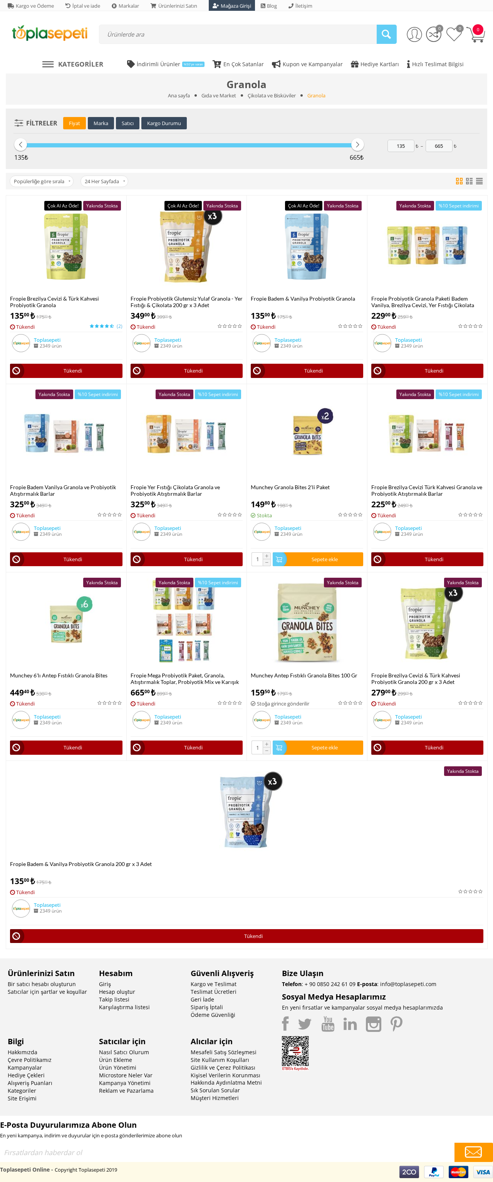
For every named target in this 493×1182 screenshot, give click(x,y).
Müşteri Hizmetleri (215, 1098)
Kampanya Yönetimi (125, 1083)
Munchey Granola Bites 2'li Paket (290, 487)
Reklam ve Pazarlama (126, 1090)
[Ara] (387, 34)
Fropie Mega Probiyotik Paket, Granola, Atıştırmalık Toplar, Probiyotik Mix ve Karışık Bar (185, 678)
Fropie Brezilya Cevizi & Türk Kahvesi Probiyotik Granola (54, 301)
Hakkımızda (22, 1052)
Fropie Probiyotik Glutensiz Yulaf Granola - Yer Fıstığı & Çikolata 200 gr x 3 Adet (187, 301)
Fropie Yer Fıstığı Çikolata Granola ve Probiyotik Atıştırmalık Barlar (175, 490)
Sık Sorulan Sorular (215, 1090)
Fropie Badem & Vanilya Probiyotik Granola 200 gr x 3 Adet (81, 864)
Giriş (105, 984)
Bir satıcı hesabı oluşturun (42, 984)
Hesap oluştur (117, 991)
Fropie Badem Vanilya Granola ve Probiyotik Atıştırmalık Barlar (63, 490)
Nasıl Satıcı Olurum (124, 1052)
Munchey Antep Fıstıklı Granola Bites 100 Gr (304, 675)
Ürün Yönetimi (117, 1067)
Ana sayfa (179, 95)
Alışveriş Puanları (30, 1083)
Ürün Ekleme (115, 1059)
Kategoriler (22, 1090)
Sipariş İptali (207, 1007)
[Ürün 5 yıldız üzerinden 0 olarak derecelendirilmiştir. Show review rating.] (230, 326)
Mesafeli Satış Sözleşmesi (224, 1052)
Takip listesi (114, 999)
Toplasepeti (47, 339)
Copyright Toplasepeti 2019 (86, 1169)
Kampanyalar (25, 1067)
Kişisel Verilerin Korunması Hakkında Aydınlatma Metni (226, 1079)
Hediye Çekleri (26, 1075)
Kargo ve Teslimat (213, 984)
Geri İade (202, 999)
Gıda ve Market (218, 95)
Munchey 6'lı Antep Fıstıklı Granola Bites (58, 675)
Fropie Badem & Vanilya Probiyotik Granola (303, 298)
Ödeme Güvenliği (213, 1014)
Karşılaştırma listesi (124, 1007)
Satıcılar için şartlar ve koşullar (47, 991)
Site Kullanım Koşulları (220, 1059)
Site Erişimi (22, 1098)
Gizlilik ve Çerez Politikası (223, 1067)
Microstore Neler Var (126, 1075)
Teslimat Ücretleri (213, 991)
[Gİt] (473, 1152)
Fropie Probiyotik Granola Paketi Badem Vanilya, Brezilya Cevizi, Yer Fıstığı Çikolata (422, 301)
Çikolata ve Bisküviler (272, 95)
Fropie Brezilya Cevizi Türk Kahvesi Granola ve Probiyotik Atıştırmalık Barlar (426, 490)
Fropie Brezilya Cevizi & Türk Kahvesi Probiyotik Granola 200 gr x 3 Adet (415, 678)
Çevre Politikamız (30, 1059)
